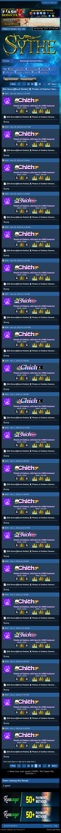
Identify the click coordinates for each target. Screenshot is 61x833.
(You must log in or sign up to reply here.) (19, 762)
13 (28, 84)
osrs (53, 69)
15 (36, 84)
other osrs (9, 72)
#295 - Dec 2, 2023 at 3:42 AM (17, 561)
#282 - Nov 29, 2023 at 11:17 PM (18, 127)
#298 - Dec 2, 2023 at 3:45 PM (17, 661)
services (44, 72)
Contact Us (47, 826)
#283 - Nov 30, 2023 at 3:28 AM (17, 160)
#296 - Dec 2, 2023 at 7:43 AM (17, 595)
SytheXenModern (10, 826)
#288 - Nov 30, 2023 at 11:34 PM (18, 327)
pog (35, 72)
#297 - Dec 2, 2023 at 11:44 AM (17, 628)
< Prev (12, 84)
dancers (44, 69)
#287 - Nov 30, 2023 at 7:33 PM (17, 294)
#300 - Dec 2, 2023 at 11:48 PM (17, 728)
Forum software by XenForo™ (13, 830)
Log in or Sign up (49, 2)
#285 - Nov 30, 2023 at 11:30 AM (17, 227)
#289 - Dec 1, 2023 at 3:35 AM (17, 361)
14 (32, 84)
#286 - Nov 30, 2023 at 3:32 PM (17, 261)
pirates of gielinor (24, 72)
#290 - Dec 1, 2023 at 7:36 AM (17, 394)
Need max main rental (19, 771)
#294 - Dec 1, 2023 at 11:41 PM (17, 528)
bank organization (17, 69)
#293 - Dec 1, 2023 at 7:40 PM (17, 494)
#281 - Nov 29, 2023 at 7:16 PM (17, 94)
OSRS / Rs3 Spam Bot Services (39, 772)
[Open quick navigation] (57, 61)
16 (40, 84)
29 (49, 84)
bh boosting (32, 69)
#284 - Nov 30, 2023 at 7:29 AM (17, 194)
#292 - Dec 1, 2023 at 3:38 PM (17, 461)
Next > (54, 84)
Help (55, 826)
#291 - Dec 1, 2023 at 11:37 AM (17, 428)
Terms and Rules (53, 830)
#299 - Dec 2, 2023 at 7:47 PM (17, 695)
